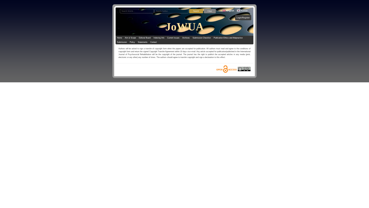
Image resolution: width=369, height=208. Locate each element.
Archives (186, 38)
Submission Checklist (202, 38)
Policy (132, 42)
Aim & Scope (130, 38)
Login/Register (243, 17)
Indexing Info (159, 38)
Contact (153, 42)
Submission (122, 42)
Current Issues (173, 38)
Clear (210, 11)
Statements (142, 42)
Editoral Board (145, 38)
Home (119, 38)
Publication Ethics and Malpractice (228, 38)
